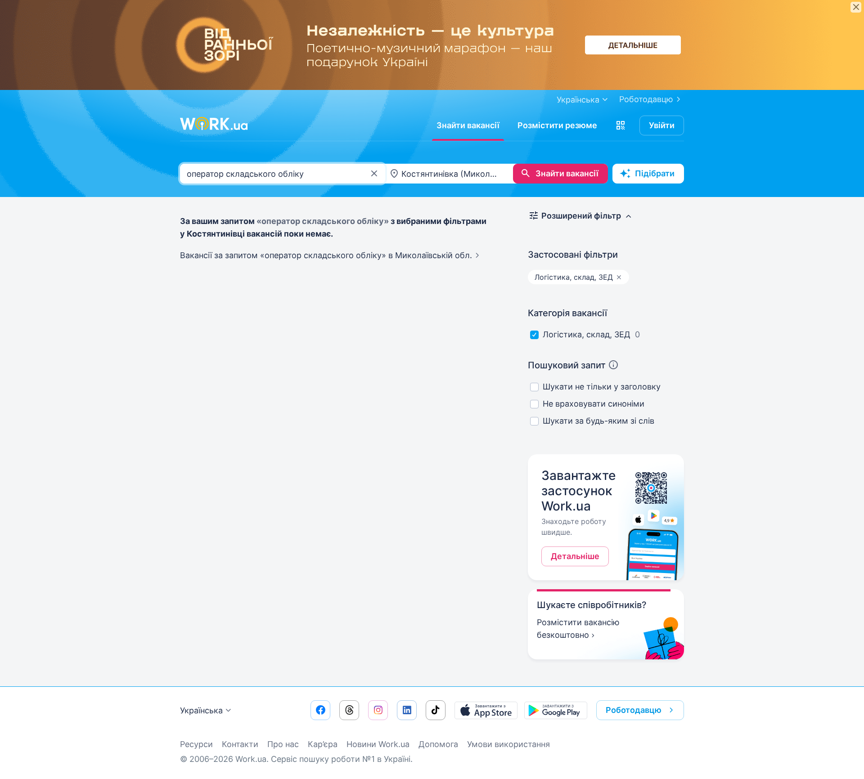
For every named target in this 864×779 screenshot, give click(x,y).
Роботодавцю (646, 99)
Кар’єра (323, 744)
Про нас (283, 744)
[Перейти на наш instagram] (378, 710)
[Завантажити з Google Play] (555, 710)
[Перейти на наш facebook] (320, 710)
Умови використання (508, 744)
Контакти (240, 744)
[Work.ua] (214, 124)
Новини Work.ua (378, 744)
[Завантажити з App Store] (486, 710)
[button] (620, 125)
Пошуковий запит (567, 365)
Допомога (438, 744)
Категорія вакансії (567, 313)
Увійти (662, 125)
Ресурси (196, 744)
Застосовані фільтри (573, 254)
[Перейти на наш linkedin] (407, 710)
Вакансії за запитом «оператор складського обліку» (326, 255)
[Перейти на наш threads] (349, 710)
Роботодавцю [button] (634, 710)
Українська (201, 710)
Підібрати (655, 173)
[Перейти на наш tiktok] (436, 710)
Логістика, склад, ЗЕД (586, 334)
